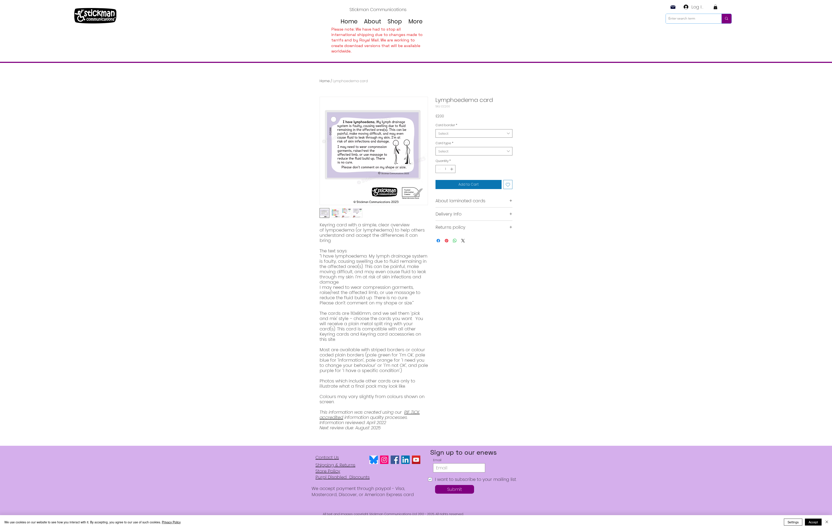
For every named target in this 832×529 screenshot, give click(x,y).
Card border (446, 125)
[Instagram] (384, 460)
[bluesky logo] (373, 460)
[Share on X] (463, 240)
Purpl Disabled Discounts (342, 477)
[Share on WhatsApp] (454, 240)
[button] (715, 7)
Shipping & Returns (335, 465)
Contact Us (327, 457)
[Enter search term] (726, 18)
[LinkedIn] (405, 460)
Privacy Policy (171, 522)
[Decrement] (439, 169)
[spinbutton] (445, 169)
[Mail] (673, 7)
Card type (444, 143)
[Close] (826, 522)
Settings (793, 522)
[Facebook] (395, 460)
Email (437, 460)
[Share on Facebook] (438, 240)
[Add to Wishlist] (507, 184)
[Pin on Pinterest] (446, 240)
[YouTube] (416, 460)
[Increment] (452, 169)
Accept (813, 522)
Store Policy (327, 471)
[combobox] (474, 133)
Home (325, 80)
